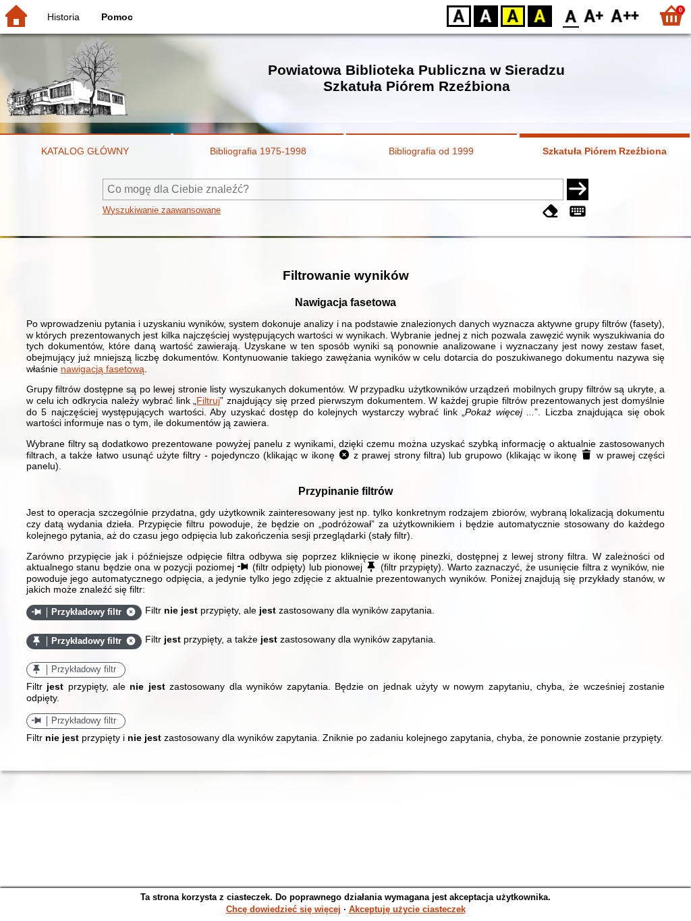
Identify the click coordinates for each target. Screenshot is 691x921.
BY (539, 15)
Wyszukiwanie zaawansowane (162, 210)
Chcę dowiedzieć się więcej (283, 909)
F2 (625, 15)
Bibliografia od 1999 (431, 151)
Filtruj (208, 400)
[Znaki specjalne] (577, 211)
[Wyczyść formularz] (550, 211)
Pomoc (117, 16)
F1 (594, 15)
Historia (63, 16)
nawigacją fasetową (102, 368)
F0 (571, 15)
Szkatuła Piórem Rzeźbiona (605, 151)
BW (486, 15)
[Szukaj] (577, 189)
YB (512, 15)
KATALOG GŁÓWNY (85, 151)
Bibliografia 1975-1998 (258, 151)
